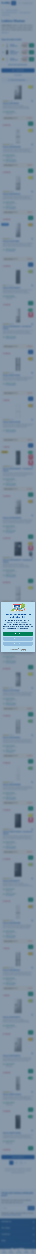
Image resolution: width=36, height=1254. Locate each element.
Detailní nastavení (18, 639)
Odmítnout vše (18, 644)
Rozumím (18, 634)
